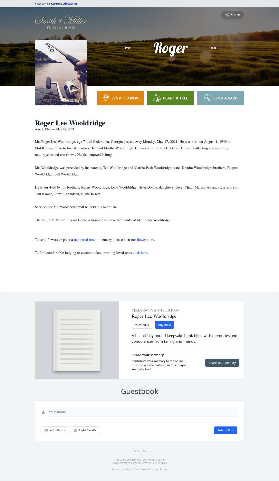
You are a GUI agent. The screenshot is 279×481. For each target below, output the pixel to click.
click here (140, 252)
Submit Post (226, 430)
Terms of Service (150, 463)
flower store (145, 239)
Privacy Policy (128, 463)
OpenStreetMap (144, 469)
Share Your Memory (222, 363)
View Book (142, 325)
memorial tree (84, 239)
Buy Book (164, 325)
